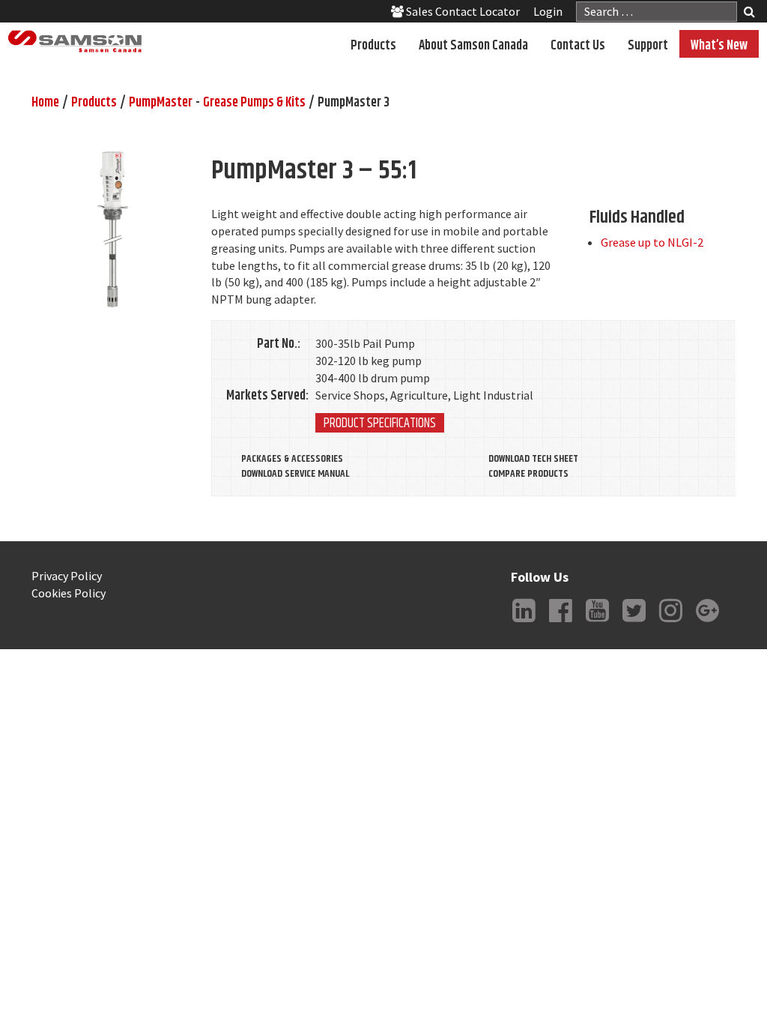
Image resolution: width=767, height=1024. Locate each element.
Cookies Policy (68, 592)
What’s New (719, 45)
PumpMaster (160, 102)
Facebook (561, 622)
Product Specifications (380, 423)
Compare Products (528, 474)
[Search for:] (656, 11)
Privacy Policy (66, 575)
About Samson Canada (473, 45)
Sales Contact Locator (462, 11)
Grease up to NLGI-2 (652, 242)
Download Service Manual (295, 474)
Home (45, 102)
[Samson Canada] (74, 41)
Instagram (671, 622)
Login (548, 11)
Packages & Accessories (292, 459)
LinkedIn (524, 622)
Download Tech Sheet (533, 459)
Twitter (634, 622)
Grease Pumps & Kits (254, 102)
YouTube (597, 622)
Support (648, 45)
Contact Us (578, 45)
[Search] (749, 13)
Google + (707, 622)
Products (373, 45)
